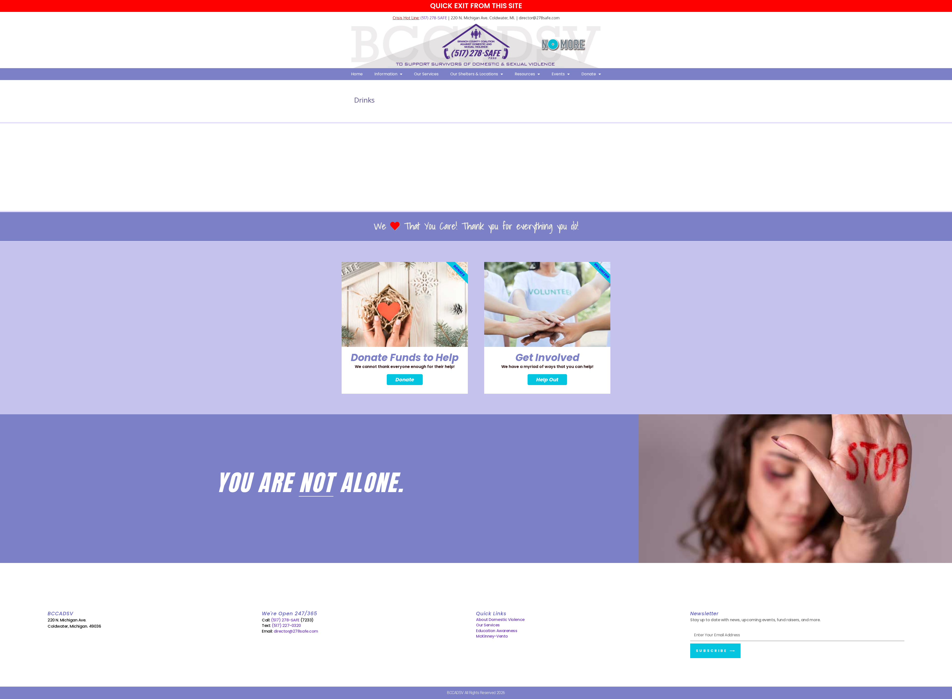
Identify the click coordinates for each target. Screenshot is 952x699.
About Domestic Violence (500, 619)
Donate (588, 74)
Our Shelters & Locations (474, 74)
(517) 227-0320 (286, 625)
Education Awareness (496, 631)
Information (385, 74)
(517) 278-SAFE (433, 17)
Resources (525, 74)
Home (357, 74)
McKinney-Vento (492, 636)
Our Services (426, 74)
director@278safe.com (296, 631)
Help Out (547, 379)
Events (558, 74)
